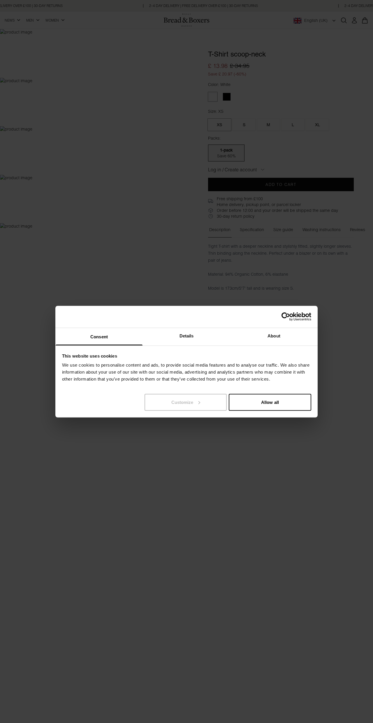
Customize (182, 402)
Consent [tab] (99, 336)
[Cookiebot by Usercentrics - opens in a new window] (285, 316)
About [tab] (274, 335)
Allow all (270, 402)
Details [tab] (187, 335)
